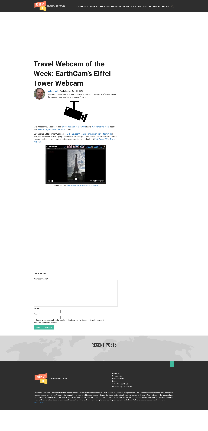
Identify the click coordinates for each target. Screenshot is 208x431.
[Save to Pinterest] (2, 218)
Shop (139, 6)
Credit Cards (83, 6)
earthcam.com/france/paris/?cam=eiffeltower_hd (88, 134)
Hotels (133, 6)
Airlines (126, 6)
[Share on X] (2, 213)
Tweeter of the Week (100, 127)
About (145, 6)
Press (114, 381)
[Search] (172, 6)
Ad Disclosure (154, 6)
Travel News (105, 6)
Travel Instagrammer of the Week (51, 129)
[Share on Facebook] (2, 207)
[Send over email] (2, 223)
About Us (116, 373)
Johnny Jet (53, 91)
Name (37, 309)
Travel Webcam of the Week (74, 127)
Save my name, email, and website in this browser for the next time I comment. (70, 320)
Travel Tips (94, 6)
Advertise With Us (120, 384)
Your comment (41, 279)
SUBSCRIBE (165, 6)
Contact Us (117, 376)
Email (37, 314)
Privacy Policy (118, 379)
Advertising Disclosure (122, 387)
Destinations (116, 6)
